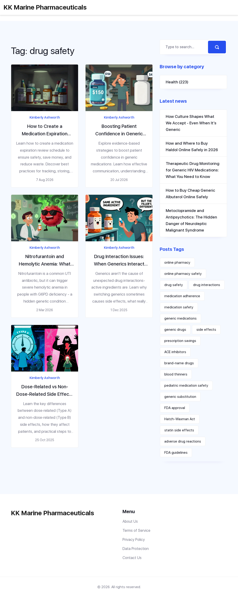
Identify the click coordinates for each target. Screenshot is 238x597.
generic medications (180, 318)
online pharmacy (177, 262)
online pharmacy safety (183, 274)
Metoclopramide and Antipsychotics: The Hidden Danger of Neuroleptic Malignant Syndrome (191, 220)
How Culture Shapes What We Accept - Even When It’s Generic (191, 123)
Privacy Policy (133, 539)
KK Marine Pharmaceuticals (45, 7)
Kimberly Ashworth (45, 117)
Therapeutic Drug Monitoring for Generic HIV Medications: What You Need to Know (192, 170)
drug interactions (206, 285)
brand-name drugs (179, 363)
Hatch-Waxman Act (179, 419)
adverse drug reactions (182, 441)
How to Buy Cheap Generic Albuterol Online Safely (190, 193)
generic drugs (175, 329)
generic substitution (180, 397)
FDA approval (174, 408)
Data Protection (135, 548)
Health (177, 82)
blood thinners (175, 374)
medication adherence (182, 296)
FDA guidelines (176, 452)
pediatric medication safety (186, 385)
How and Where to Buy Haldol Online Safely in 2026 (192, 146)
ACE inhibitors (175, 352)
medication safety (178, 307)
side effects (206, 329)
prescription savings (180, 341)
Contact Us (132, 558)
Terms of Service (136, 530)
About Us (130, 521)
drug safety (173, 285)
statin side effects (179, 430)
